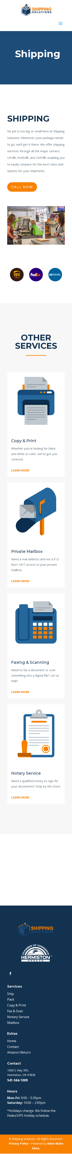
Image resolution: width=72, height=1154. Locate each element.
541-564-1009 (17, 1080)
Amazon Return (19, 1052)
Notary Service (18, 1017)
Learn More (20, 470)
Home (11, 1041)
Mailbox (13, 1022)
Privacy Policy (18, 1143)
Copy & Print (16, 1005)
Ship (10, 994)
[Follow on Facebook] (10, 973)
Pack (10, 999)
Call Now (22, 187)
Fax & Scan (15, 1011)
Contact (13, 1047)
